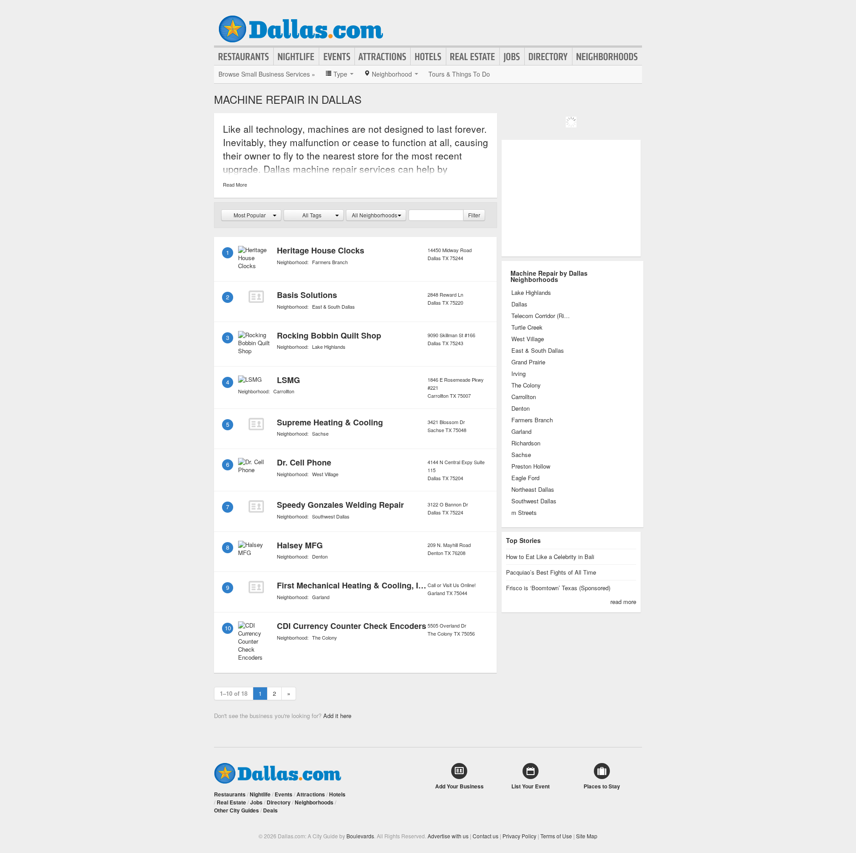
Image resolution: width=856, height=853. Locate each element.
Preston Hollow (530, 466)
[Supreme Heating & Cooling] (256, 424)
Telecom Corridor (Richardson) (541, 315)
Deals (270, 810)
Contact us (485, 836)
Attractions (382, 56)
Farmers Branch (330, 261)
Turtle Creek (527, 327)
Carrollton (283, 391)
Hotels (428, 56)
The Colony (324, 637)
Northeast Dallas (532, 489)
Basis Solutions (307, 295)
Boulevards (360, 836)
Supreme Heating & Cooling (330, 422)
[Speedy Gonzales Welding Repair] (256, 506)
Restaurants (243, 56)
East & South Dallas (333, 306)
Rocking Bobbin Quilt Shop (329, 335)
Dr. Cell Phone (304, 462)
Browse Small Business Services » (266, 73)
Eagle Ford (525, 478)
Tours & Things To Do (459, 73)
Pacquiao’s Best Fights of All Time (551, 572)
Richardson (525, 443)
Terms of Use (556, 836)
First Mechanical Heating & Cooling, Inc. (353, 585)
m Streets (524, 512)
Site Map (586, 836)
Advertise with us (448, 836)
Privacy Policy (519, 836)
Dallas (519, 304)
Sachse (320, 433)
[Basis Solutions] (256, 296)
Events (336, 56)
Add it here (337, 715)
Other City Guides (236, 810)
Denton (320, 556)
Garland (320, 596)
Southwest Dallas (331, 516)
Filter (474, 215)
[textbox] (436, 215)
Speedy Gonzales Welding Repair (340, 504)
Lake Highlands (329, 346)
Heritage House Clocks (320, 250)
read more (623, 601)
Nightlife (296, 56)
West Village (325, 474)
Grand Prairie (528, 362)
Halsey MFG (300, 545)
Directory (548, 56)
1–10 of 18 (233, 693)
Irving (518, 373)
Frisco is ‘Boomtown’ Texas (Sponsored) (558, 588)
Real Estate (472, 56)
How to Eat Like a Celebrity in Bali (550, 556)
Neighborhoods (607, 56)
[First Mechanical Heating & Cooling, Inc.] (256, 587)
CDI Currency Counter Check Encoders (351, 626)
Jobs (512, 56)
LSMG (288, 380)
